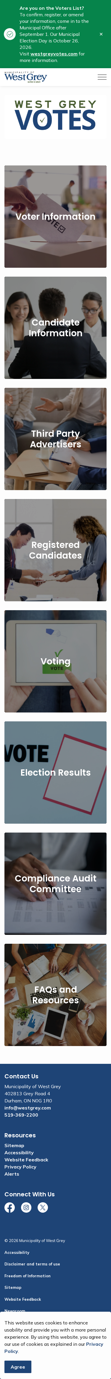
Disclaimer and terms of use (32, 1264)
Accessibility (19, 1152)
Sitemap (14, 1145)
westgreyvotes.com (54, 54)
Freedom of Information (27, 1275)
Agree (18, 1367)
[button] (55, 117)
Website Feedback (26, 1160)
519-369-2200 (21, 1115)
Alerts (11, 1174)
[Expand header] (102, 77)
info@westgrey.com (27, 1108)
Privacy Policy (20, 1167)
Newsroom (14, 1310)
